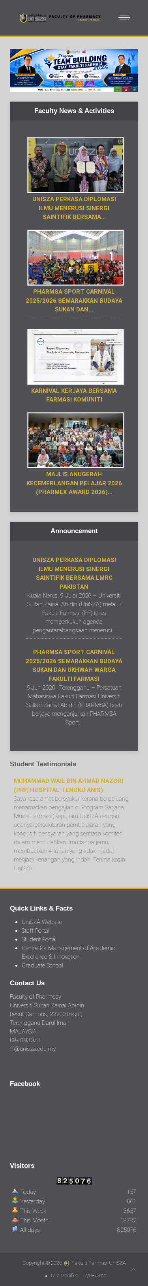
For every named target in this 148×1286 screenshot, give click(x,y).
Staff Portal (35, 930)
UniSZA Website (42, 922)
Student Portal (39, 939)
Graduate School (42, 965)
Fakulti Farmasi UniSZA (98, 1263)
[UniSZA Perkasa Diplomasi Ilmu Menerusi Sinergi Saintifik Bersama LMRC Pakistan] (75, 164)
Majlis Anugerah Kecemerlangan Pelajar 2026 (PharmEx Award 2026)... (74, 483)
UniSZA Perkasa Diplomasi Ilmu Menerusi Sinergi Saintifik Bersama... (74, 208)
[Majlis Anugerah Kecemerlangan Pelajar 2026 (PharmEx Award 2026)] (75, 439)
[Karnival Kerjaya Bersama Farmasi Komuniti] (75, 356)
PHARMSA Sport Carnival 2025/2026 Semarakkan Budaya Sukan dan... (74, 300)
